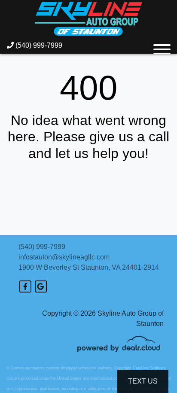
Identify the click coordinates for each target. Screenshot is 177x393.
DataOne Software (149, 368)
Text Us (143, 381)
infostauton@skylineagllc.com (64, 257)
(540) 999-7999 (38, 45)
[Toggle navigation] (162, 45)
